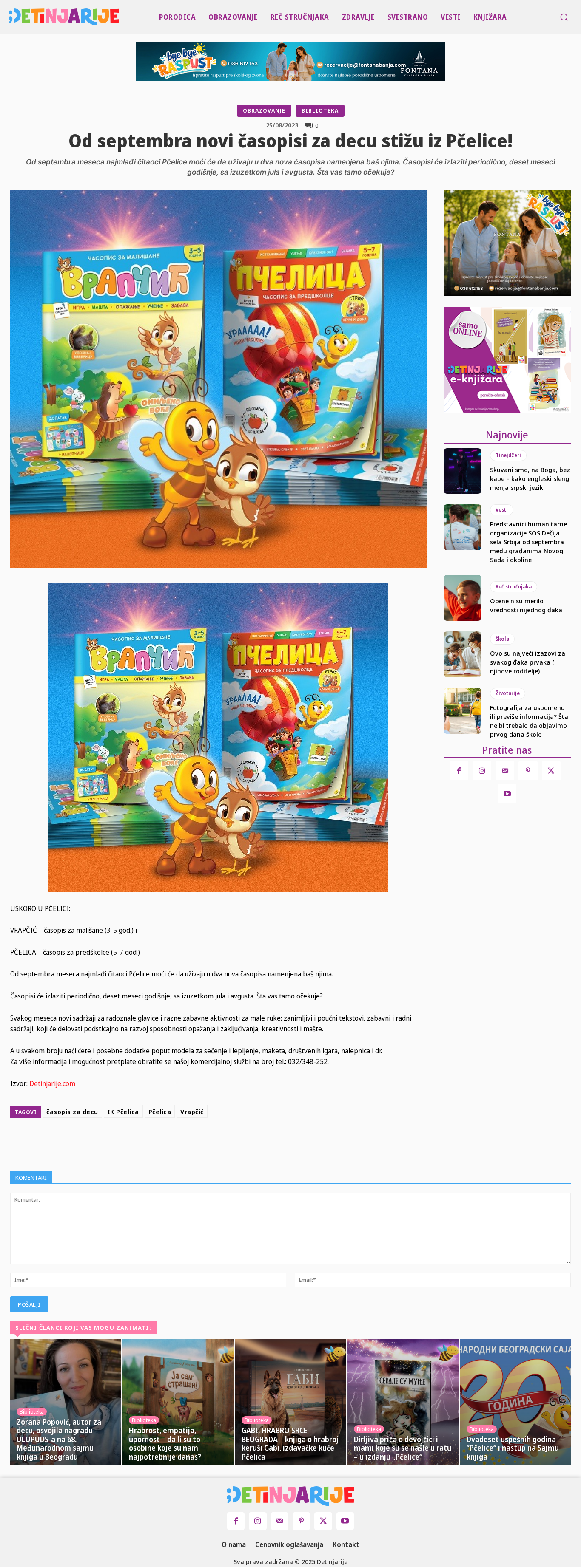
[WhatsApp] (274, 1142)
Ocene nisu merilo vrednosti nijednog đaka (526, 605)
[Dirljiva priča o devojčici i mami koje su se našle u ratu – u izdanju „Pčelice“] (402, 1402)
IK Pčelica (123, 1111)
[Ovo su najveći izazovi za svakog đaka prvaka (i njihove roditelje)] (463, 654)
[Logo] (10, 16)
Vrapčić (192, 1111)
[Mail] (505, 770)
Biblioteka (320, 110)
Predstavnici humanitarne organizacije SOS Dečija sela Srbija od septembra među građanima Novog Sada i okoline (528, 542)
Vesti (502, 509)
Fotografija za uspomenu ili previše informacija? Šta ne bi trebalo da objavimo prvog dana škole (529, 720)
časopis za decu (72, 1111)
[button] (563, 16)
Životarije (508, 693)
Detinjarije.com (52, 1083)
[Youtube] (507, 793)
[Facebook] (216, 1142)
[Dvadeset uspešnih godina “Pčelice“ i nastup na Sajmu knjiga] (515, 1402)
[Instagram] (482, 770)
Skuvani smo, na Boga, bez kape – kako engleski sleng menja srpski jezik (530, 478)
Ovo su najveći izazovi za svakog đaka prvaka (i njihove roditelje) (527, 662)
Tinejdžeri (508, 455)
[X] (235, 1142)
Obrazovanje (264, 110)
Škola (502, 638)
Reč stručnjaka (514, 586)
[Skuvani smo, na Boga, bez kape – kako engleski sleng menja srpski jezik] (463, 471)
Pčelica (159, 1111)
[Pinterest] (255, 1142)
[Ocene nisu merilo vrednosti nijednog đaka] (463, 598)
